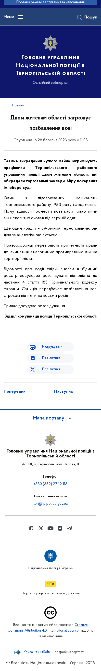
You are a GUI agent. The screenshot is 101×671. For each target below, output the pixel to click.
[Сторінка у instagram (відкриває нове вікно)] (60, 528)
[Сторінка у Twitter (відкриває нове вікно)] (41, 528)
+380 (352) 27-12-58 (50, 484)
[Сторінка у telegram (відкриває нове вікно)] (70, 528)
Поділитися (51, 358)
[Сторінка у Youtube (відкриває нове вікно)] (50, 528)
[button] (50, 418)
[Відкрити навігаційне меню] (20, 17)
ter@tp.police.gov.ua (50, 504)
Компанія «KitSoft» (37, 652)
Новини (18, 105)
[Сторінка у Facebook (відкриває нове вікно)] (31, 528)
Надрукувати (52, 347)
